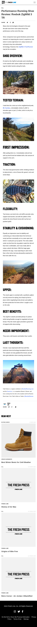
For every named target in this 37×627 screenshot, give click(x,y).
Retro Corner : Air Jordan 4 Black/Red (16, 596)
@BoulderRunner (28, 396)
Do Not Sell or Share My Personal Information (16, 617)
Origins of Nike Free (9, 551)
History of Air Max (8, 507)
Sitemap (26, 619)
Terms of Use (17, 619)
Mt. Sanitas (6, 108)
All (2, 7)
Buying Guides (5, 422)
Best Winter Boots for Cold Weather (16, 462)
